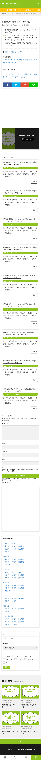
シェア (15, 758)
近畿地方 (6, 582)
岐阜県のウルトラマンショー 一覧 (30, 732)
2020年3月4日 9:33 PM (10, 224)
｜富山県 (12, 59)
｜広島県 (6, 601)
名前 (4, 443)
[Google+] (24, 84)
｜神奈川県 (7, 565)
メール (4, 451)
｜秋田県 (13, 549)
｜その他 (22, 77)
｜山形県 (21, 549)
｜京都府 (21, 585)
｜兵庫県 (13, 588)
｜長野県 (21, 575)
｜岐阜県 (6, 578)
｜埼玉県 (6, 562)
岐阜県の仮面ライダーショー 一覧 (30, 706)
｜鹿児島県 (7, 624)
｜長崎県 (21, 619)
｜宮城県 (6, 549)
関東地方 (6, 556)
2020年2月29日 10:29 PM (11, 196)
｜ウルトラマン (14, 77)
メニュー (26, 758)
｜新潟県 (6, 59)
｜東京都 (21, 562)
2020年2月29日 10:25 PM (11, 168)
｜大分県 (13, 622)
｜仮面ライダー (27, 74)
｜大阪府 (6, 588)
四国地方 (6, 606)
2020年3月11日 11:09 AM (11, 394)
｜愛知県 (13, 62)
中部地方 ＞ (14, 52)
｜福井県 (24, 59)
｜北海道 (6, 546)
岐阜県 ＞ (21, 52)
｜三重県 (6, 585)
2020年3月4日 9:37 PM (10, 337)
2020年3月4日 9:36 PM (10, 309)
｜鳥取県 (6, 598)
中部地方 (18, 14)
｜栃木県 (13, 559)
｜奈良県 (21, 588)
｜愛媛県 (21, 608)
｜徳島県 (6, 608)
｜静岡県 (8, 62)
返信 (34, 181)
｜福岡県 (6, 619)
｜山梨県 (30, 59)
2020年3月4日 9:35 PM (10, 281)
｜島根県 (13, 598)
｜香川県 (13, 608)
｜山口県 (13, 601)
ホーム (5, 758)
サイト (3, 459)
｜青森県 (13, 546)
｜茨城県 (6, 559)
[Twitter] (16, 84)
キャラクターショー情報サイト (26, 749)
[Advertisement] (20, 107)
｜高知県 (6, 611)
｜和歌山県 (7, 591)
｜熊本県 (6, 622)
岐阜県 (26, 14)
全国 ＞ (7, 52)
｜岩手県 (21, 546)
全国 (11, 14)
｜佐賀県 (13, 619)
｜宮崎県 (21, 622)
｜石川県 (18, 59)
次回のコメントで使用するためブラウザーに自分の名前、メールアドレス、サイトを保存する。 (20, 470)
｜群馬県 (21, 559)
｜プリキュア (17, 74)
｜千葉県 (13, 562)
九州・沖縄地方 (8, 616)
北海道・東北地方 (9, 543)
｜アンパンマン (8, 74)
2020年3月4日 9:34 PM (10, 253)
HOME (5, 14)
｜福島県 (6, 552)
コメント (5, 423)
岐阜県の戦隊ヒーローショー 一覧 (10, 732)
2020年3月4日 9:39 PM (10, 366)
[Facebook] (7, 84)
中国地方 (6, 596)
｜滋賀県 (13, 585)
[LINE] (33, 84)
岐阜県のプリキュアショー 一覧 (11, 706)
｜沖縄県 (15, 624)
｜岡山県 (21, 598)
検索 (6, 667)
